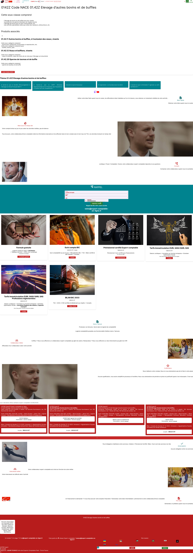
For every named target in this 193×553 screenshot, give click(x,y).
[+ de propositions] (96, 437)
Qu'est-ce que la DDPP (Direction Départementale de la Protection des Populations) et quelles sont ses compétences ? (48, 86)
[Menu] (185, 1)
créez (170, 258)
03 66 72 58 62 (12, 550)
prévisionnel (121, 257)
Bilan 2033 (73, 306)
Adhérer (165, 548)
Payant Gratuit (39, 1)
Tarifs (132, 548)
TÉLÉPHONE (89, 199)
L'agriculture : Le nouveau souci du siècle (111, 85)
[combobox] (96, 192)
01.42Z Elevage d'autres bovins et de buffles (14, 408)
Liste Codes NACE (8, 72)
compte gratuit (24, 256)
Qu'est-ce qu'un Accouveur (74, 85)
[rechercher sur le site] (1, 552)
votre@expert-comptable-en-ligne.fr (96, 210)
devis (72, 257)
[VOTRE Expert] (98, 547)
